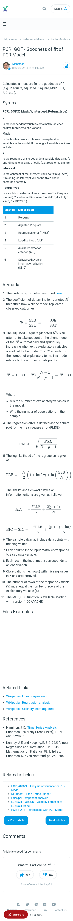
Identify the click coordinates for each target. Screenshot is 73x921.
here (58, 293)
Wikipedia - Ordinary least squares (30, 709)
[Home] (11, 9)
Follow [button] (66, 65)
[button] (44, 8)
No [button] (51, 875)
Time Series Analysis (42, 727)
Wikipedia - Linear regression (26, 696)
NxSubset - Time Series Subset (30, 794)
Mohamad (18, 64)
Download (30, 910)
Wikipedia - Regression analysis (28, 702)
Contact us (60, 910)
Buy (45, 910)
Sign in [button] (58, 8)
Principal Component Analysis (29, 798)
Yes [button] (27, 875)
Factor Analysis (60, 39)
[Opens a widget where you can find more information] (16, 914)
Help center (10, 39)
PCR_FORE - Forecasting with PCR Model (37, 809)
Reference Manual (34, 39)
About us (11, 910)
